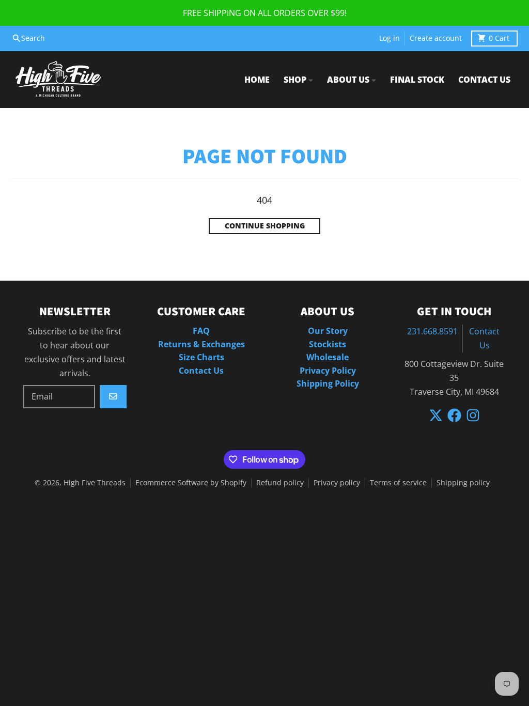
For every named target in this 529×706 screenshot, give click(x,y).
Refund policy (280, 482)
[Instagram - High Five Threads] (473, 415)
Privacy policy (337, 482)
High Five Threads (95, 482)
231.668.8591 (432, 331)
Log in (389, 38)
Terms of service (398, 482)
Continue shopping (265, 226)
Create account (436, 38)
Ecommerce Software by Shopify (190, 482)
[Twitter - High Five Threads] (436, 415)
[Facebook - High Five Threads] (454, 415)
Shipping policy (463, 482)
